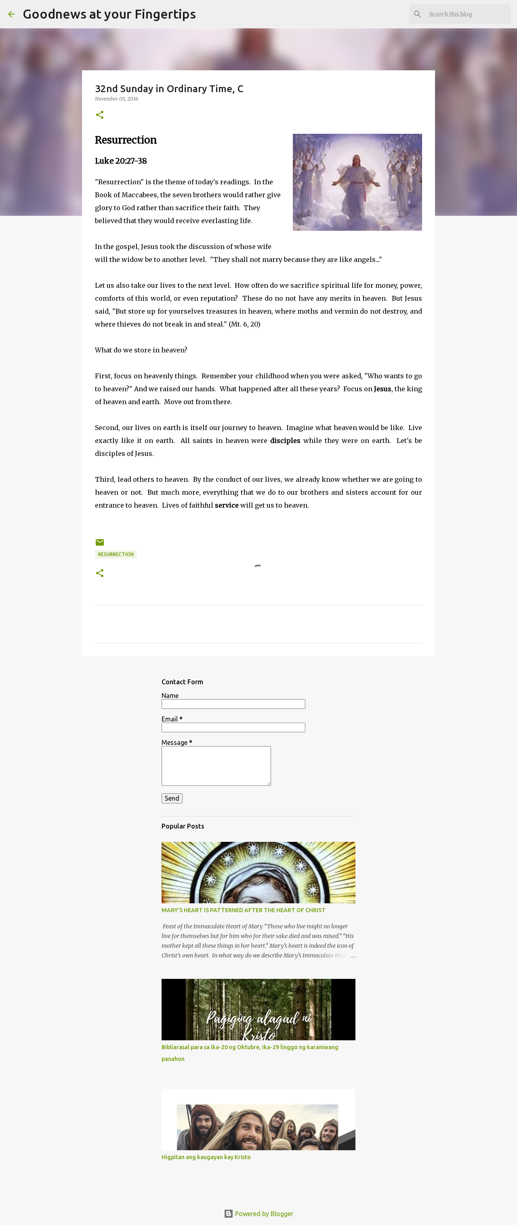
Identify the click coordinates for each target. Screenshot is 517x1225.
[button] (100, 115)
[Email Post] (100, 545)
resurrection (116, 554)
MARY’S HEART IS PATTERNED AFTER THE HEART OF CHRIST (244, 910)
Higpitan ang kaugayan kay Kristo (206, 1157)
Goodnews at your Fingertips (109, 13)
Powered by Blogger (263, 1213)
